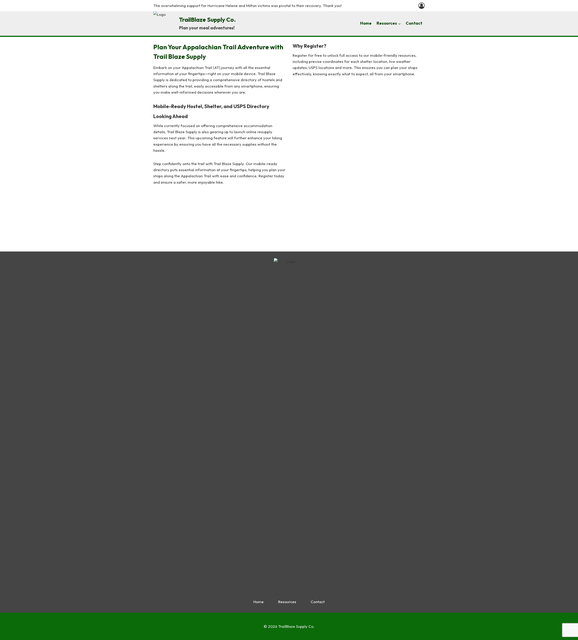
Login (385, 234)
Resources (287, 601)
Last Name (317, 129)
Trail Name (317, 149)
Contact (414, 23)
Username (318, 90)
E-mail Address (320, 169)
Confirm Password (325, 208)
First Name (317, 110)
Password (318, 188)
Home (366, 23)
